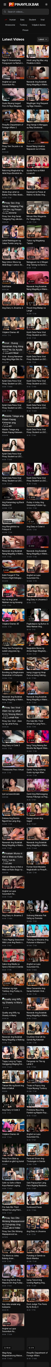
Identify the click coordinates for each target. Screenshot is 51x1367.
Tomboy (23, 25)
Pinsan (25, 30)
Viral (42, 19)
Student (32, 19)
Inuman (13, 19)
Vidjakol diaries (39, 25)
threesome (10, 25)
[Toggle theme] (46, 4)
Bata (22, 19)
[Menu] (5, 4)
